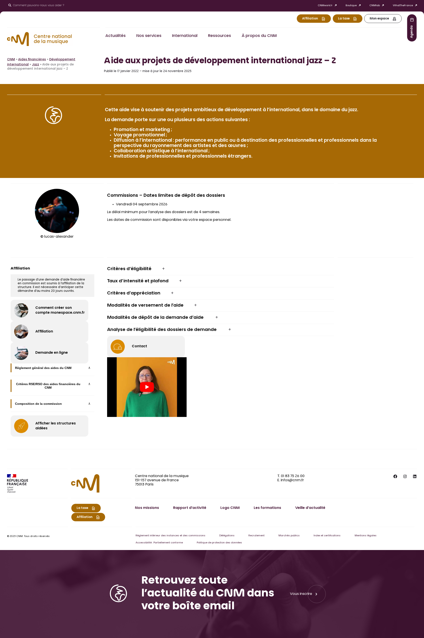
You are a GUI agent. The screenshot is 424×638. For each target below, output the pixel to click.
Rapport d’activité (189, 508)
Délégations (227, 536)
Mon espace (379, 18)
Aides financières (32, 59)
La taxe (344, 18)
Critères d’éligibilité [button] (129, 269)
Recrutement (256, 536)
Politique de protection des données (219, 543)
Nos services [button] (148, 36)
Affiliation (310, 18)
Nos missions (147, 508)
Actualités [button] (115, 36)
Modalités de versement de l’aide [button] (145, 305)
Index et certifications (327, 536)
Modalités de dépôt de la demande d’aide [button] (156, 317)
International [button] (184, 36)
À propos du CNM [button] (259, 36)
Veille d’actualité (310, 508)
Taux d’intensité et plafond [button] (137, 281)
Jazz (35, 64)
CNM (11, 59)
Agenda (411, 31)
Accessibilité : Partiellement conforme (159, 543)
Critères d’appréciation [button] (133, 293)
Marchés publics (289, 536)
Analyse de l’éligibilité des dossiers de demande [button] (162, 330)
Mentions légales (366, 536)
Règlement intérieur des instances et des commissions (170, 536)
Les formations (267, 508)
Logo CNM (230, 508)
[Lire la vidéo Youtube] (147, 387)
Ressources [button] (219, 36)
